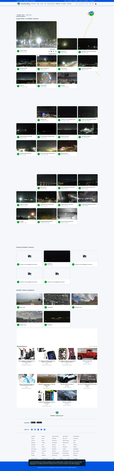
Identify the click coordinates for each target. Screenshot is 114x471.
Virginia (74, 446)
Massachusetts (55, 436)
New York (65, 438)
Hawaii (43, 436)
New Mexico (65, 436)
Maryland (44, 455)
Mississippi (54, 442)
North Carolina (66, 440)
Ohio (64, 444)
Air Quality (63, 3)
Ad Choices (77, 463)
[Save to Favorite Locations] (76, 3)
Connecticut (33, 449)
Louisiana (44, 451)
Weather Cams (21, 15)
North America (34, 458)
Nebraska (54, 449)
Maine (43, 453)
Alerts (41, 3)
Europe (61, 458)
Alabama (33, 436)
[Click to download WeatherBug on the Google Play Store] (39, 423)
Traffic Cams (29, 15)
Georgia (33, 455)
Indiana (43, 442)
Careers (80, 1)
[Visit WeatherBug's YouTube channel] (35, 429)
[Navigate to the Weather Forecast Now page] (23, 3)
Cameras (58, 3)
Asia (68, 458)
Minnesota (54, 440)
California (33, 444)
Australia (76, 458)
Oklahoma (65, 446)
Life (45, 3)
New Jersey (54, 455)
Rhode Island (65, 453)
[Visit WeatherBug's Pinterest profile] (44, 429)
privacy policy (32, 463)
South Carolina (66, 455)
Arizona (33, 440)
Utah (74, 442)
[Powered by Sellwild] (95, 346)
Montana (54, 446)
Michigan (54, 438)
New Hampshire (55, 453)
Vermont (75, 444)
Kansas (43, 446)
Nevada (53, 451)
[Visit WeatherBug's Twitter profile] (32, 429)
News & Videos (50, 3)
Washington (75, 449)
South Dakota (76, 436)
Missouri (54, 444)
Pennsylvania (65, 451)
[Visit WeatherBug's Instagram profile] (41, 429)
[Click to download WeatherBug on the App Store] (33, 423)
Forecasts (33, 3)
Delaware (33, 451)
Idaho (43, 438)
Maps (38, 3)
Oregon (64, 449)
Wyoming (75, 455)
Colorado (33, 446)
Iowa (43, 444)
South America (45, 458)
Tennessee (75, 438)
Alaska (32, 438)
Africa (54, 458)
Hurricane (69, 3)
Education (70, 1)
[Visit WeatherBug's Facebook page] (38, 429)
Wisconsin (75, 453)
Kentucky (44, 449)
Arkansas (33, 442)
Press (65, 1)
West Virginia (76, 451)
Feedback (76, 1)
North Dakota (65, 442)
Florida (32, 453)
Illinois (43, 440)
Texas (74, 440)
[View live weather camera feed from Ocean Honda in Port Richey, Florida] (36, 34)
